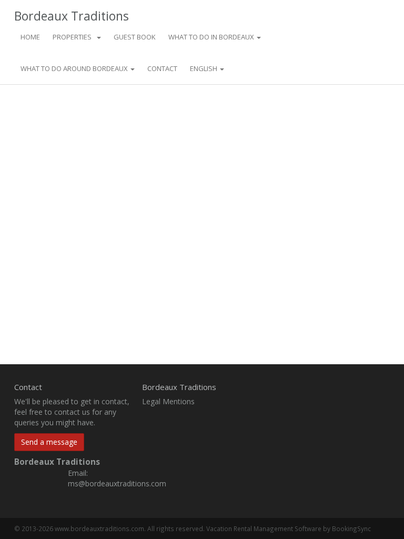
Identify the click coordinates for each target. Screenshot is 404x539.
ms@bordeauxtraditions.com (117, 483)
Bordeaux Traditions (71, 14)
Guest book (135, 37)
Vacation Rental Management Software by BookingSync (288, 528)
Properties (72, 37)
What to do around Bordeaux (75, 68)
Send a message (49, 442)
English (204, 68)
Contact (162, 68)
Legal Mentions (168, 401)
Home (30, 37)
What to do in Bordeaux (212, 37)
